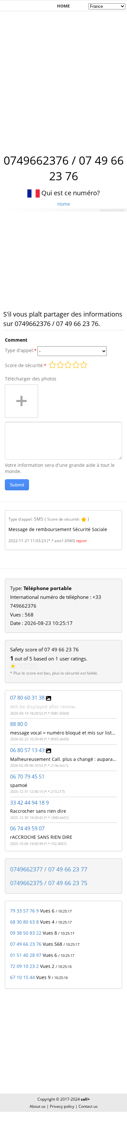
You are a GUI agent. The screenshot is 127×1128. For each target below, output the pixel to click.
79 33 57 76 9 (24, 911)
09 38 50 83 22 (25, 933)
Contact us (88, 1106)
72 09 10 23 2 (24, 966)
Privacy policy (62, 1106)
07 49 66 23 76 (25, 944)
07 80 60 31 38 (27, 697)
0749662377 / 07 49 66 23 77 (48, 869)
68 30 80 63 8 (24, 922)
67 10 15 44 (22, 977)
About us (38, 1106)
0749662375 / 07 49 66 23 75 (48, 883)
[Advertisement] (63, 78)
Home (63, 204)
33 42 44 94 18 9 (29, 802)
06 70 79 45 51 (27, 776)
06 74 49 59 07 (27, 828)
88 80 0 (18, 724)
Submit (17, 484)
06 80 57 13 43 (27, 750)
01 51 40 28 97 (25, 955)
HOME (63, 6)
